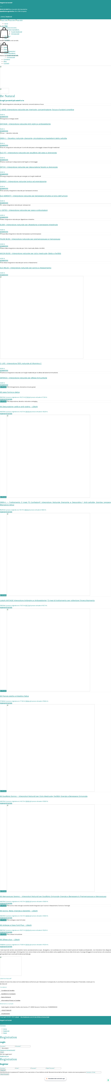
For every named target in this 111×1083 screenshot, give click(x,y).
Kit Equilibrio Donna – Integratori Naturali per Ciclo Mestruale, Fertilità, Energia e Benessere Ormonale (43, 796)
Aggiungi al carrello (6, 399)
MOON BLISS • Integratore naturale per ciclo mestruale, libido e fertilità (30, 253)
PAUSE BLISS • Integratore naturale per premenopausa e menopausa (30, 239)
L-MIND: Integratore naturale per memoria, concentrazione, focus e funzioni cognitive (37, 109)
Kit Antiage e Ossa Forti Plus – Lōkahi (16, 925)
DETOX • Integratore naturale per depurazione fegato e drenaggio (29, 167)
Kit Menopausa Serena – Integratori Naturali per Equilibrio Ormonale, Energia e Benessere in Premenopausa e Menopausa (53, 896)
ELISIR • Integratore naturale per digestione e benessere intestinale (29, 225)
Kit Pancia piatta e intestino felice (14, 696)
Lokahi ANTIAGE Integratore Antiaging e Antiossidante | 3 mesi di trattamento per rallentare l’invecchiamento (47, 600)
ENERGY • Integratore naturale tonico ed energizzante (23, 181)
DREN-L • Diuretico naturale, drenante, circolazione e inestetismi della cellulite (33, 138)
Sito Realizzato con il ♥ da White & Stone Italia (34, 1017)
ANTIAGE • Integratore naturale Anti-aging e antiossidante (25, 124)
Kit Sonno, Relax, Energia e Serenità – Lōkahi (19, 911)
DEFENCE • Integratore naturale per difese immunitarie (23, 378)
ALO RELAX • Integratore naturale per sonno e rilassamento (25, 268)
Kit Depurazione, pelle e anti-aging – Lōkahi (19, 406)
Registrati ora (4, 1056)
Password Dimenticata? (7, 1050)
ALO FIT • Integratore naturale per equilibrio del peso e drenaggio (28, 153)
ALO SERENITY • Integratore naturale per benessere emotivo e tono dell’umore (34, 196)
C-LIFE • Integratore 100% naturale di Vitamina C (21, 363)
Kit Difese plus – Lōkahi (10, 939)
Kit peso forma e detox (10, 392)
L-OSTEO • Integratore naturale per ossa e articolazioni (24, 210)
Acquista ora (4, 117)
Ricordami (5, 1048)
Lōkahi (17, 1017)
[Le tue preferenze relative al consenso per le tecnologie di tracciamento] (108, 1080)
